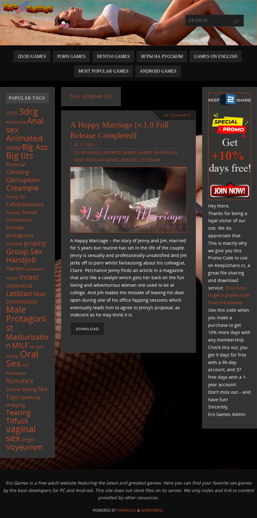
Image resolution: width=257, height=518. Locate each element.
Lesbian (19, 293)
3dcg (28, 111)
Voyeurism (24, 447)
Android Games (119, 152)
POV (25, 365)
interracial (19, 285)
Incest (29, 276)
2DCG (12, 113)
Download (87, 328)
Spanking (30, 397)
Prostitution (16, 373)
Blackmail (16, 164)
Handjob (21, 259)
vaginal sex (21, 433)
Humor (12, 277)
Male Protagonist (26, 318)
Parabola (126, 510)
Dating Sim (15, 196)
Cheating (17, 172)
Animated (24, 138)
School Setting (21, 389)
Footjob (14, 243)
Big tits (19, 155)
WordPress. (152, 510)
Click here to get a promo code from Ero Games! (229, 295)
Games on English (157, 152)
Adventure (16, 122)
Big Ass (35, 147)
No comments (177, 115)
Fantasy (13, 212)
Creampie (22, 188)
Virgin (28, 439)
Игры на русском (140, 159)
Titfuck (17, 421)
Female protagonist (20, 231)
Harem (15, 268)
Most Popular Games (96, 159)
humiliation (34, 269)
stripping (15, 405)
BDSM (13, 147)
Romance (19, 380)
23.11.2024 (84, 144)
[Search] (236, 22)
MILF (20, 345)
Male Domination (26, 297)
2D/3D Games (87, 152)
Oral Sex (22, 359)
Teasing (18, 412)
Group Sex (24, 251)
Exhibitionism (25, 204)
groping (35, 242)
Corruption (23, 179)
